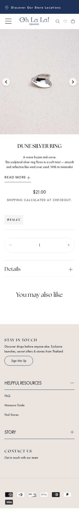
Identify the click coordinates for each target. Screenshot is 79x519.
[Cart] (72, 22)
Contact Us (18, 451)
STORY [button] (10, 432)
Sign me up (18, 361)
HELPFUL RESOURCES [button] (23, 383)
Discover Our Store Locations (36, 7)
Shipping (15, 200)
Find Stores (11, 415)
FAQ (7, 396)
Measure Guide (14, 405)
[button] (8, 21)
